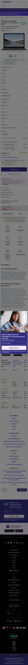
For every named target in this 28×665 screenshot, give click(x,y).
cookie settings (20, 330)
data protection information (9, 333)
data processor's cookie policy (14, 334)
